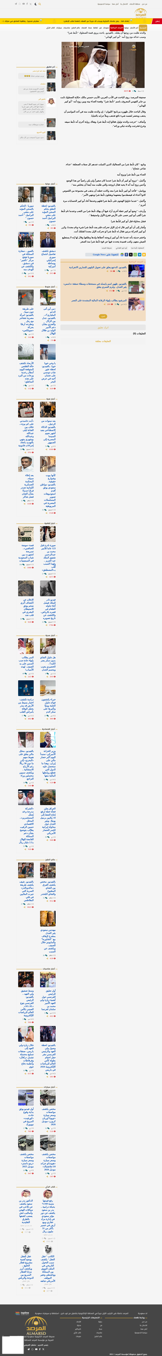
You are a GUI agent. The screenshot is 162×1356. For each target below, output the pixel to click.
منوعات (106, 27)
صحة (90, 27)
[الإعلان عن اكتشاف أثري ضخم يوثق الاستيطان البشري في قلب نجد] (26, 588)
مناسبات (66, 27)
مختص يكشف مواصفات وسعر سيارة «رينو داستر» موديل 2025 (27, 1160)
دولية (126, 27)
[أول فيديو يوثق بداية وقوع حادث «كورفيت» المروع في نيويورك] (26, 1098)
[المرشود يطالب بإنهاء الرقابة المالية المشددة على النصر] (136, 304)
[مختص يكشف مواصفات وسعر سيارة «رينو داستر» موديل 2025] (26, 1143)
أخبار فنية (50, 399)
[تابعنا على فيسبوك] (27, 3)
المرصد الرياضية (116, 27)
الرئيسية (143, 27)
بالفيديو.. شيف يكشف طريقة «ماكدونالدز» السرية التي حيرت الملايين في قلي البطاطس (26, 890)
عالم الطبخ (76, 27)
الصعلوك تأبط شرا (137, 248)
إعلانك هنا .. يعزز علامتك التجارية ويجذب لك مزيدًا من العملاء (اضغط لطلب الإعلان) (125, 21)
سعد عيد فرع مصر (39, 71)
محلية (79, 1325)
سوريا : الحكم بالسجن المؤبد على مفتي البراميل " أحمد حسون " (26, 211)
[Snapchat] (144, 254)
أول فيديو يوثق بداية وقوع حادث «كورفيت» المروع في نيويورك (26, 1117)
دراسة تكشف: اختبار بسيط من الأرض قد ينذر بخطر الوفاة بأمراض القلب (26, 705)
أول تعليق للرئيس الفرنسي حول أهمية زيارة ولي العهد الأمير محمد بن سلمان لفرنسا (48, 999)
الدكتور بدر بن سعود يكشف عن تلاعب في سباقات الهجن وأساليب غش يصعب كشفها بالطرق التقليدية (26, 1211)
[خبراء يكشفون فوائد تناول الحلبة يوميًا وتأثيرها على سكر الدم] (48, 688)
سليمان (43, 84)
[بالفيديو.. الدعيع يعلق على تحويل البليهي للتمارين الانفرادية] (136, 271)
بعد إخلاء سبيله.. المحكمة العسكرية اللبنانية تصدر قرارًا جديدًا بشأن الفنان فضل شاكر (27, 486)
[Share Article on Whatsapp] (135, 254)
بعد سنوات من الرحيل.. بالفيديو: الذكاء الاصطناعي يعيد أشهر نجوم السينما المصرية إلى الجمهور (48, 432)
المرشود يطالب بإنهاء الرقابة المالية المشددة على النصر (99, 300)
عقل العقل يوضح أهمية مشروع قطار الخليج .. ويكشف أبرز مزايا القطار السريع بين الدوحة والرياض (26, 1267)
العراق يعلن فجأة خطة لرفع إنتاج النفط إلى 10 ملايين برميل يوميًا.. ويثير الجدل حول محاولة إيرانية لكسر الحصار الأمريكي (48, 820)
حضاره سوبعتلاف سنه (36, 124)
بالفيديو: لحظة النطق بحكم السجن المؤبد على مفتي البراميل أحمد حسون (49, 213)
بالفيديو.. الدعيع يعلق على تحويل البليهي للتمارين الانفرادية (98, 267)
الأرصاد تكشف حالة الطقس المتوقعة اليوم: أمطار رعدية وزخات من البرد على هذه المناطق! (26, 372)
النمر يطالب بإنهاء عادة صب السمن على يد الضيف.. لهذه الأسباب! (26, 663)
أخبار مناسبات (49, 969)
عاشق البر (42, 99)
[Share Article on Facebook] (126, 254)
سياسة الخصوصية (104, 4)
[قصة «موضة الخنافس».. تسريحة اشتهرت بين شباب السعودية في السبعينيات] (26, 534)
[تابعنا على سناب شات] (20, 3)
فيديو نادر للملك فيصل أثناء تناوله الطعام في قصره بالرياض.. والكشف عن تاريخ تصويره (48, 608)
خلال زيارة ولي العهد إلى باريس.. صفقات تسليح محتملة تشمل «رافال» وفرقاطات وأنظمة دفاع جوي (26, 1056)
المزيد (103, 316)
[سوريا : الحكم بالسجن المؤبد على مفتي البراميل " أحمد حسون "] (26, 194)
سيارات (59, 27)
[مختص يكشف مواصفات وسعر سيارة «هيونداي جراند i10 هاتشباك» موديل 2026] (48, 1143)
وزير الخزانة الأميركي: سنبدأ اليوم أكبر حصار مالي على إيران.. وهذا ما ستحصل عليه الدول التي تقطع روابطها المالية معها (48, 763)
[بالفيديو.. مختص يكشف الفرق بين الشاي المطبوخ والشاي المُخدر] (48, 870)
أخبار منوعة (50, 287)
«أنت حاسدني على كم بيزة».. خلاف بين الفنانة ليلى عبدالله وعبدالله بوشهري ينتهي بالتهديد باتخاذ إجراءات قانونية (26, 433)
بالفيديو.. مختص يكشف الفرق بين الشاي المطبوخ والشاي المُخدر (48, 887)
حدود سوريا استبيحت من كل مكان (32, 137)
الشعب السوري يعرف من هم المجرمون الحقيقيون (33, 90)
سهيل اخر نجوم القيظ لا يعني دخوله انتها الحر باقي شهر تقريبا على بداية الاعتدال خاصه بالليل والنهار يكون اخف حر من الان (33, 108)
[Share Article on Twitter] (131, 254)
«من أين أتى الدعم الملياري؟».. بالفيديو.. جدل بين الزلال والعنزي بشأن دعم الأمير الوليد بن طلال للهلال (49, 321)
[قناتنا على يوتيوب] (23, 3)
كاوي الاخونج (41, 132)
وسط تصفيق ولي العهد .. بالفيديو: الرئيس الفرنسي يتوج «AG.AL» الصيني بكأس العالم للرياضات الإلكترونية (26, 1003)
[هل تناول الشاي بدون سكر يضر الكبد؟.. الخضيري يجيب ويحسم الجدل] (48, 646)
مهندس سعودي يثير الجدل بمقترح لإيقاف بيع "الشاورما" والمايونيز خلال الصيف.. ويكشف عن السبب (48, 941)
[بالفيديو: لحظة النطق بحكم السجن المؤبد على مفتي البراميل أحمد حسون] (48, 194)
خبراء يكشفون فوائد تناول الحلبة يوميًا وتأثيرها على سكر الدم (49, 705)
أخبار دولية (50, 184)
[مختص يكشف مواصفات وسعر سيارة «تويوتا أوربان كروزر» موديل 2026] (48, 1098)
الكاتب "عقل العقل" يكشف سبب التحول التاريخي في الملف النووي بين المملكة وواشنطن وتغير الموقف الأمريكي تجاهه (48, 1268)
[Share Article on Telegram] (139, 254)
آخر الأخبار (134, 27)
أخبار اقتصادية (48, 729)
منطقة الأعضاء (135, 4)
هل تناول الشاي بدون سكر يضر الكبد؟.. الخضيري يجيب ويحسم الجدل (48, 663)
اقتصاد (84, 27)
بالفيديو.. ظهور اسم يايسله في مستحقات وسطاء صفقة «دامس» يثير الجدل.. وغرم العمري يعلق (95, 285)
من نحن (144, 4)
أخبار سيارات (49, 1087)
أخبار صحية (50, 635)
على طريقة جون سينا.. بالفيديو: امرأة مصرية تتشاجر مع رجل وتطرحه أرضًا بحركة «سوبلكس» (26, 319)
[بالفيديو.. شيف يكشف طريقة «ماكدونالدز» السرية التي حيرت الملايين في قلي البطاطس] (26, 870)
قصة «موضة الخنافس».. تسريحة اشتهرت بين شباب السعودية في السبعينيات (26, 553)
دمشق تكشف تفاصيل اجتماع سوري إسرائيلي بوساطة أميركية (49, 259)
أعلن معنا (115, 4)
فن (100, 27)
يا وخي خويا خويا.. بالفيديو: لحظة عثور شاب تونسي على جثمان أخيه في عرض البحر (49, 372)
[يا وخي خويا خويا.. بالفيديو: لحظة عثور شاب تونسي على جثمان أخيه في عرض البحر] (48, 352)
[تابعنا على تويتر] (31, 4)
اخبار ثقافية (49, 523)
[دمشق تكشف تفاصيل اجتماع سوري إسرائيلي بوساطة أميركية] (48, 240)
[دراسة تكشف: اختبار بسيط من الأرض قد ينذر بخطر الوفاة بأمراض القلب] (26, 688)
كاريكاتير (78, 1329)
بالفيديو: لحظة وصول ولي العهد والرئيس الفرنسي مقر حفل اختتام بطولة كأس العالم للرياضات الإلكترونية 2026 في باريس (48, 1057)
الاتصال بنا (124, 4)
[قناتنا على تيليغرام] (16, 3)
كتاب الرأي (50, 27)
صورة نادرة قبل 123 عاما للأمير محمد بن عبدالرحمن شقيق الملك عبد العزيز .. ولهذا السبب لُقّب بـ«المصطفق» (48, 557)
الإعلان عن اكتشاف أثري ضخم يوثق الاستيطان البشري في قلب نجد (27, 607)
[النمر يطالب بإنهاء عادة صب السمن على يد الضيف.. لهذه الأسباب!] (26, 646)
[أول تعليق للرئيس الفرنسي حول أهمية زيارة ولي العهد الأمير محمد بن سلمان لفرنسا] (48, 979)
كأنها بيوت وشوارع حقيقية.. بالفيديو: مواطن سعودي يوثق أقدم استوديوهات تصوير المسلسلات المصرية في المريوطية (48, 490)
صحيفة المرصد (107, 248)
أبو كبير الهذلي (121, 248)
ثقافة (95, 27)
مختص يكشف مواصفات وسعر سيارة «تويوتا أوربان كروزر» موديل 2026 (49, 1117)
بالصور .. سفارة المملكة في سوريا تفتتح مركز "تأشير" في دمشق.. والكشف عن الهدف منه (26, 260)
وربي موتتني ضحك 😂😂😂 (34, 76)
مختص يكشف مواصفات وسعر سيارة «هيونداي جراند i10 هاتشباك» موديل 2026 (48, 1162)
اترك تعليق (103, 327)
